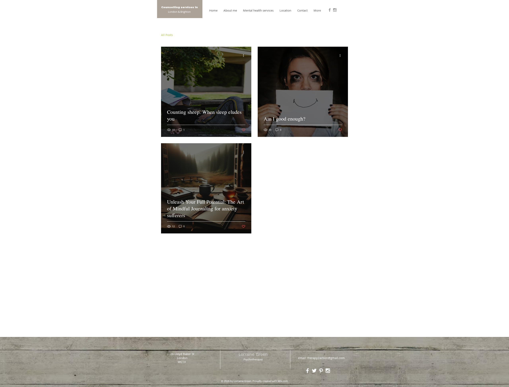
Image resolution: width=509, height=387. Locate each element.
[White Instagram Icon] (328, 371)
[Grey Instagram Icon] (334, 10)
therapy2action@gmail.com (326, 358)
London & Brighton (179, 12)
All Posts (167, 35)
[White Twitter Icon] (314, 371)
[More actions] (244, 55)
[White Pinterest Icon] (321, 371)
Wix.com (283, 381)
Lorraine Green (253, 354)
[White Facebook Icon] (307, 371)
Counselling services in (179, 7)
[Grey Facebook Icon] (329, 10)
